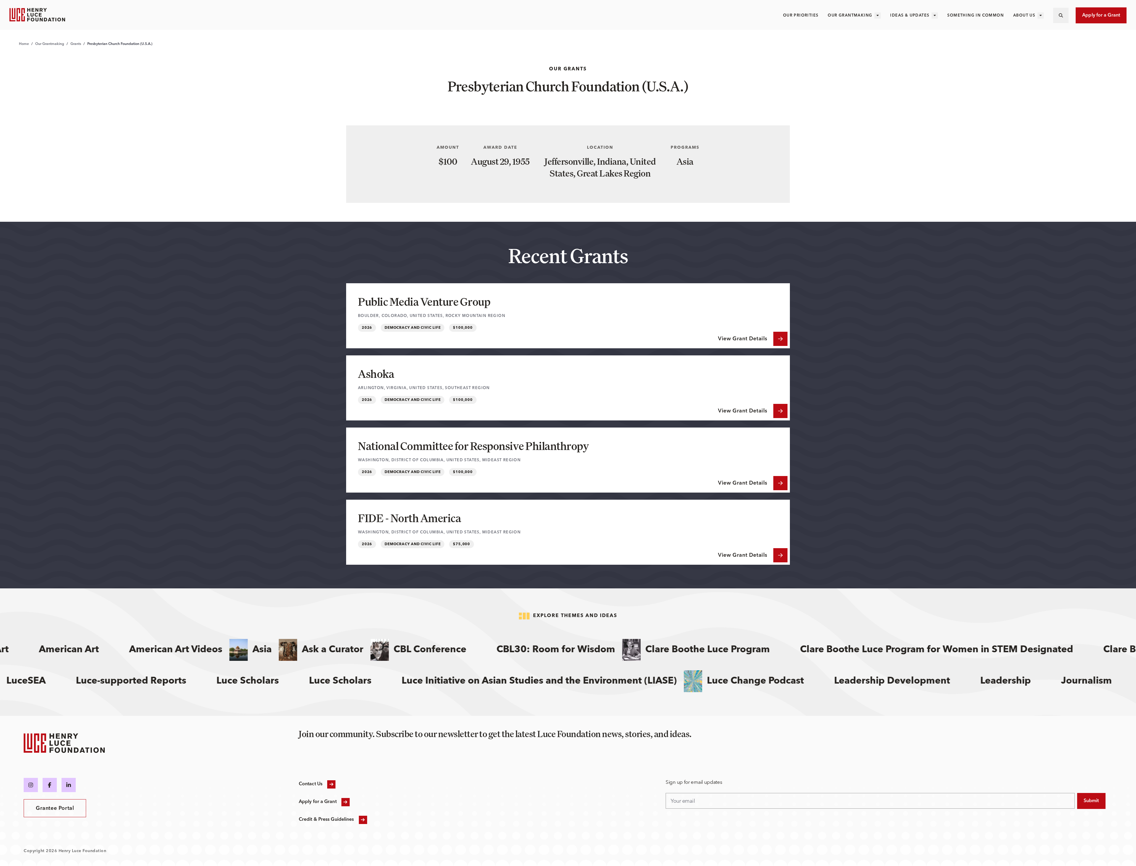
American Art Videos (151, 650)
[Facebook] (50, 785)
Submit (1091, 801)
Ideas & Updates (909, 15)
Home (24, 44)
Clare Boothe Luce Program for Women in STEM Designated (912, 650)
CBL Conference (405, 650)
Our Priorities (801, 15)
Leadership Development (917, 681)
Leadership (1031, 681)
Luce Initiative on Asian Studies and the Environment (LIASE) (564, 681)
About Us (1024, 15)
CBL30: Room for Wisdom (531, 650)
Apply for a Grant (1101, 15)
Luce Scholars (365, 681)
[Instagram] (31, 785)
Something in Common (975, 15)
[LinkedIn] (69, 785)
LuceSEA (51, 681)
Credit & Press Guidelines (326, 819)
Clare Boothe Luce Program (683, 650)
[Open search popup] (1061, 15)
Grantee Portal (55, 808)
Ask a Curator (308, 650)
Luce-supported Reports (156, 681)
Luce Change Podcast (780, 681)
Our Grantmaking (850, 15)
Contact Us (310, 784)
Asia (237, 650)
